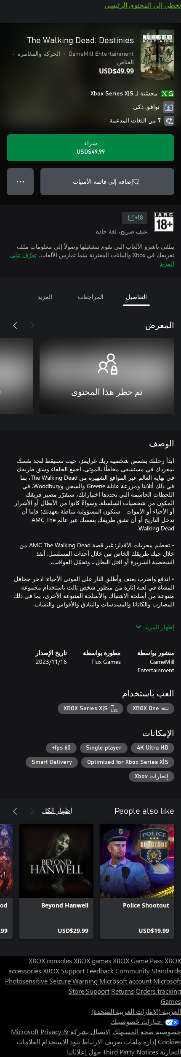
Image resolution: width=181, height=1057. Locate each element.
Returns (122, 990)
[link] (137, 881)
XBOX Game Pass (138, 960)
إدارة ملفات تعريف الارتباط (119, 1041)
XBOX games (92, 960)
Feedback (100, 970)
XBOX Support (64, 970)
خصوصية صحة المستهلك (146, 1031)
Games (171, 1001)
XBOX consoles (50, 960)
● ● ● (20, 181)
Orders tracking (158, 990)
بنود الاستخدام (61, 1041)
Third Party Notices (130, 1051)
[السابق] (32, 326)
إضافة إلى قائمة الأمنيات (103, 181)
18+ (139, 218)
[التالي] (15, 326)
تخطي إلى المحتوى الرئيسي (142, 4)
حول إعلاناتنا (84, 1051)
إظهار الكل (57, 810)
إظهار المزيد (159, 627)
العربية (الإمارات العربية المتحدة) (136, 1011)
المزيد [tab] (44, 297)
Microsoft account (125, 980)
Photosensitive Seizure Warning (51, 980)
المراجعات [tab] (91, 297)
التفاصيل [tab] (136, 297)
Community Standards (148, 970)
